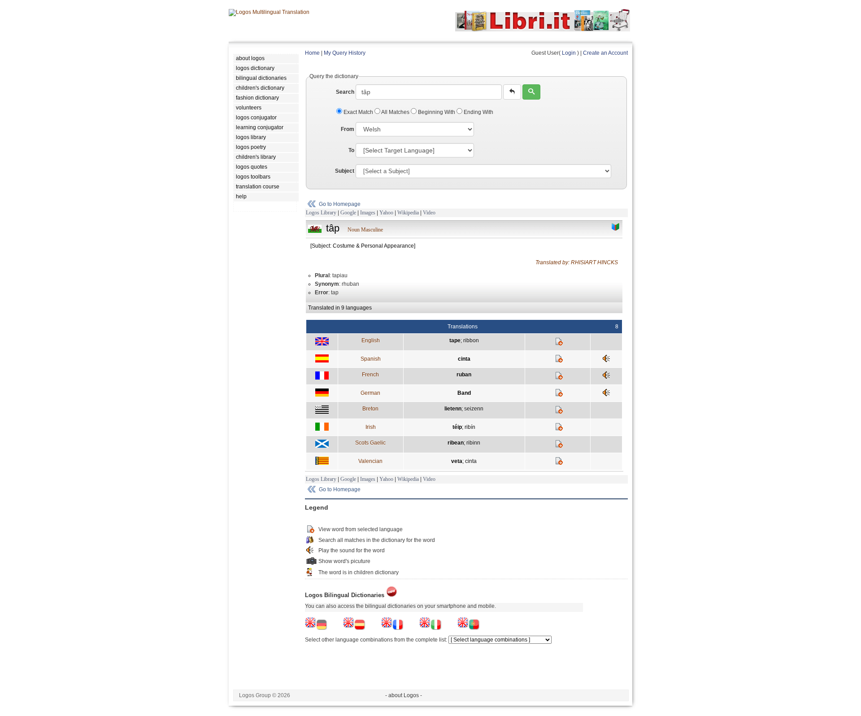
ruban (464, 374)
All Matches (395, 112)
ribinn (473, 443)
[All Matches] (615, 227)
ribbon (471, 340)
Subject (344, 171)
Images (367, 213)
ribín (470, 427)
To (351, 150)
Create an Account (605, 53)
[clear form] (512, 92)
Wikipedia (408, 213)
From (347, 129)
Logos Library (321, 213)
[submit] (531, 92)
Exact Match (358, 112)
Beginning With (437, 112)
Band (464, 393)
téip (457, 427)
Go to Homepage (340, 204)
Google (348, 213)
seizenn (473, 409)
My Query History (344, 53)
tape (455, 340)
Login (569, 53)
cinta (464, 359)
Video (429, 213)
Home (312, 53)
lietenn (452, 409)
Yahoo (386, 213)
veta (456, 461)
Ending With (477, 112)
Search (345, 92)
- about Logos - (403, 695)
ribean (456, 443)
